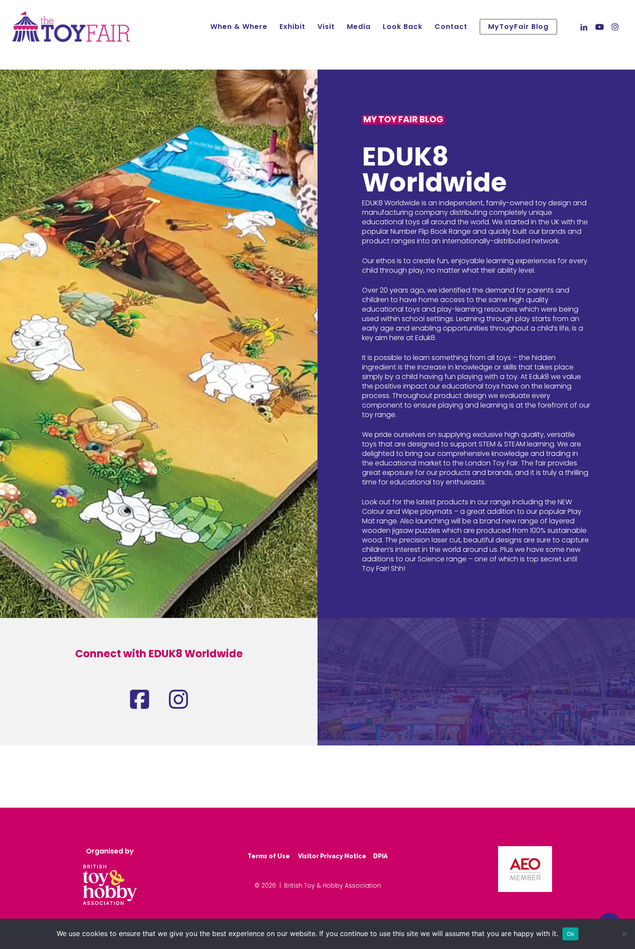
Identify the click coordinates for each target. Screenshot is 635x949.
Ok (571, 933)
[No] (624, 934)
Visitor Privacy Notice (332, 856)
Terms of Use (269, 856)
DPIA (380, 856)
